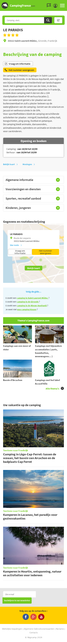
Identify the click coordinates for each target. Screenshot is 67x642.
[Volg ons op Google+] (33, 617)
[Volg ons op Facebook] (26, 617)
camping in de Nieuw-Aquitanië (32, 305)
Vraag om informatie (19, 63)
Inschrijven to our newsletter (17, 600)
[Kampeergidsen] (50, 5)
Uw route (14, 245)
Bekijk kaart (9, 164)
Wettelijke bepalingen (12, 629)
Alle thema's (52, 388)
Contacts (33, 633)
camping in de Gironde (28, 301)
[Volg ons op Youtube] (41, 617)
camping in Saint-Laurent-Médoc (32, 298)
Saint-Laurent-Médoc (30, 241)
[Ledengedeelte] (56, 5)
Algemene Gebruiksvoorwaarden (39, 629)
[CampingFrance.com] (33, 5)
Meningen (27, 164)
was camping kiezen (26, 309)
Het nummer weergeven (45, 252)
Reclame (60, 629)
